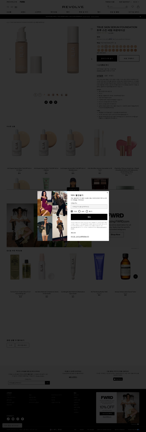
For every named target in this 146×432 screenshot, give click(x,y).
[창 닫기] (107, 192)
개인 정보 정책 (74, 227)
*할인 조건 (73, 232)
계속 (89, 217)
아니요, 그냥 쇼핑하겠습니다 (80, 236)
